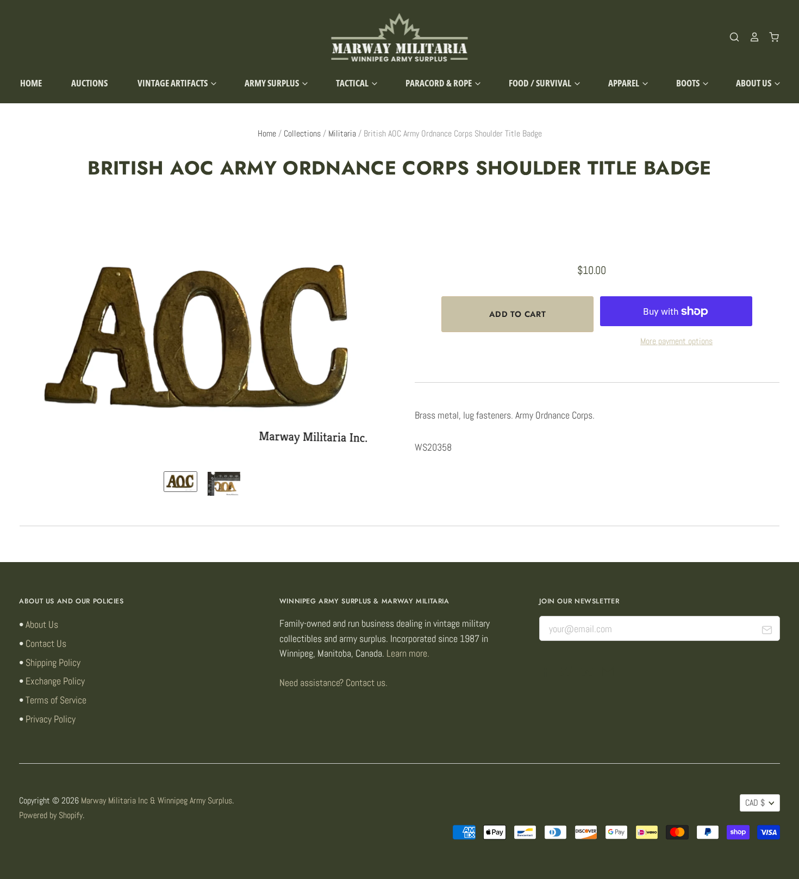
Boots (688, 83)
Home (31, 83)
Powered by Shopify (51, 815)
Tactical (353, 83)
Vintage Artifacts (173, 83)
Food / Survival (541, 83)
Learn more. (407, 653)
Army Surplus (273, 83)
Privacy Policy (51, 719)
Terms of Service (56, 700)
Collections (302, 133)
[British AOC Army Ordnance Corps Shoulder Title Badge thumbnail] (180, 481)
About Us (754, 83)
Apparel (624, 83)
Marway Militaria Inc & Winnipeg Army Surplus (156, 800)
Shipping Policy (53, 662)
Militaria (342, 133)
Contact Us (46, 643)
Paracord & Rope (439, 83)
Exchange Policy (55, 681)
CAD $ (755, 802)
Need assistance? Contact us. (333, 682)
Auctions (89, 83)
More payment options (676, 341)
